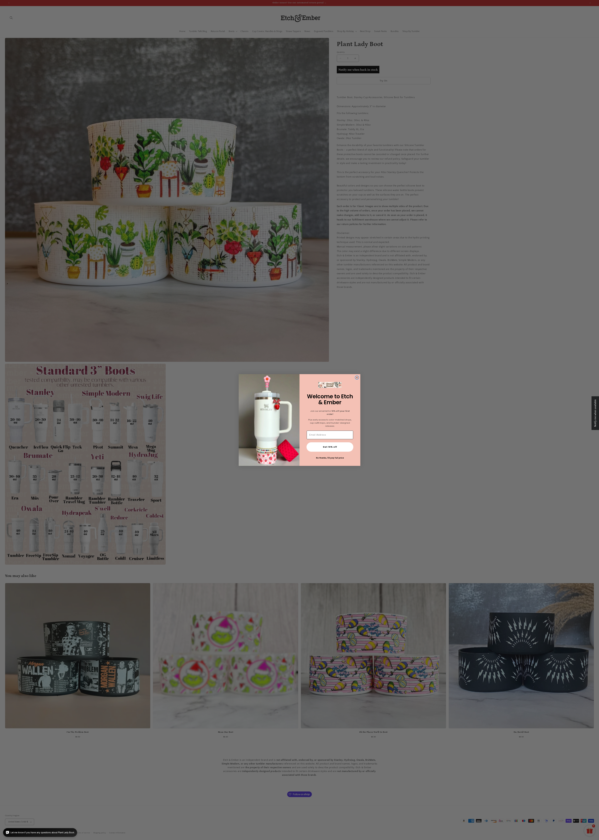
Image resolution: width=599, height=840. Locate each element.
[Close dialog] (357, 377)
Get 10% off (330, 446)
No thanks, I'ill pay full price (330, 458)
